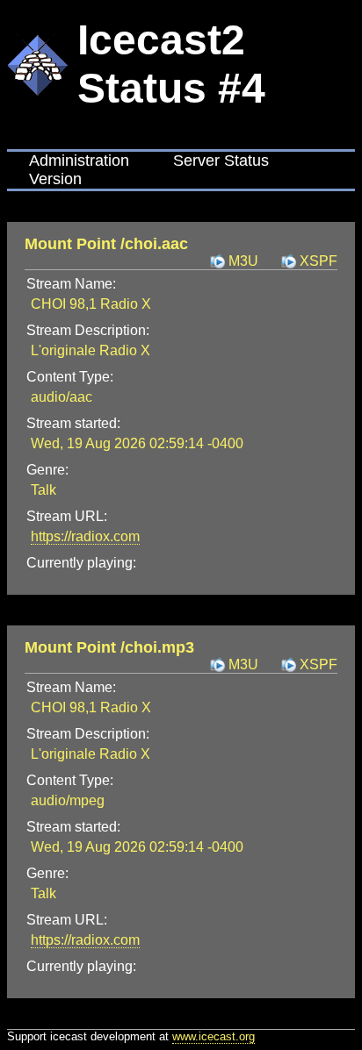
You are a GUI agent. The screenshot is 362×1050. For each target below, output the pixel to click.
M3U (243, 261)
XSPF (318, 261)
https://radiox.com (85, 536)
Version (55, 179)
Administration (79, 160)
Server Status (221, 160)
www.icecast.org (213, 1036)
